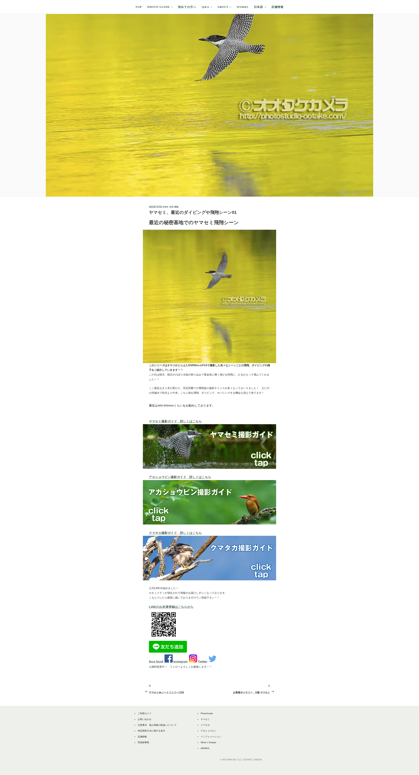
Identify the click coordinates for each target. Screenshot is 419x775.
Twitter (203, 661)
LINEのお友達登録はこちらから (171, 607)
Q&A (205, 7)
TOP (138, 7)
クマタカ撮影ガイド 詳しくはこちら (175, 533)
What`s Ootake (208, 742)
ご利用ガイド (144, 713)
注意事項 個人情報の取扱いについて (157, 725)
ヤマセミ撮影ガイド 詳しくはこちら (175, 421)
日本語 (258, 7)
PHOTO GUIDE (158, 7)
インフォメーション (211, 736)
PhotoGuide (207, 713)
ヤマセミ (205, 719)
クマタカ (205, 725)
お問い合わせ (144, 719)
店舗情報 (277, 7)
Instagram (180, 661)
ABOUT (222, 7)
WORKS (242, 7)
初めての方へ (187, 7)
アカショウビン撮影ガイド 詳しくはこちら (180, 477)
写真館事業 (143, 742)
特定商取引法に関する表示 (151, 730)
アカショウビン (209, 730)
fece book (156, 661)
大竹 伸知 (173, 206)
